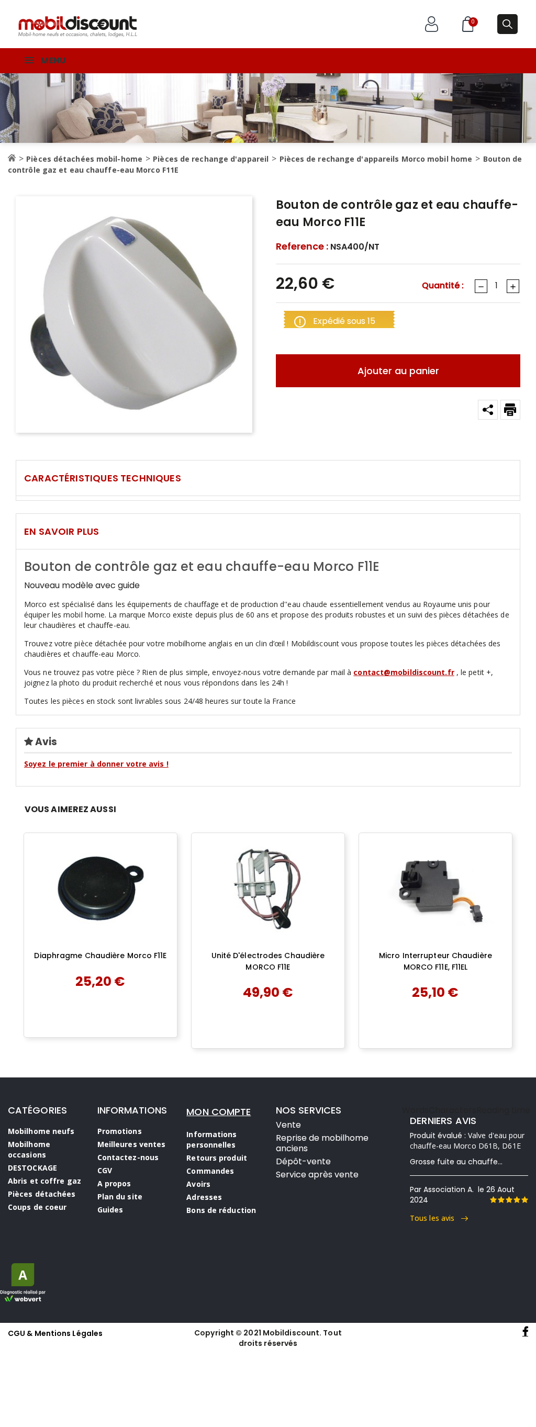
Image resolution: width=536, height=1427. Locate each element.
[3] (508, 1200)
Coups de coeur (37, 1207)
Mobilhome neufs (41, 1131)
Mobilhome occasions (29, 1149)
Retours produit (216, 1158)
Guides (110, 1210)
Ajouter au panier (398, 370)
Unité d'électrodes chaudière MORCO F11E (268, 961)
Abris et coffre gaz (44, 1181)
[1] (493, 1200)
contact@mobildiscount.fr (403, 672)
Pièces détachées (42, 1194)
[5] (524, 1200)
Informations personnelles (211, 1139)
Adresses (204, 1197)
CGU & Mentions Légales (55, 1333)
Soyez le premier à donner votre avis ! (96, 764)
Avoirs (198, 1184)
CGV (104, 1170)
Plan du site (119, 1196)
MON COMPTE (218, 1111)
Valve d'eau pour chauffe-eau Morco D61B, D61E (467, 1140)
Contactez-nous (128, 1157)
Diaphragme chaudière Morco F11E (100, 955)
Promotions (119, 1131)
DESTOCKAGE (32, 1168)
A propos (114, 1183)
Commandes (210, 1171)
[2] (501, 1200)
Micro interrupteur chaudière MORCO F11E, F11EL (435, 961)
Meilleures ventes (131, 1144)
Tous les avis (435, 1218)
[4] (516, 1200)
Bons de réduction (221, 1210)
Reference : (302, 246)
